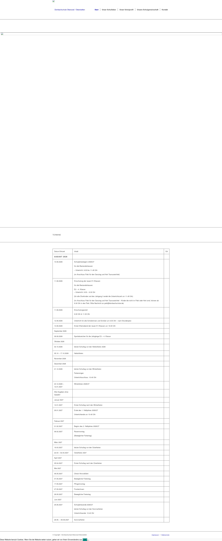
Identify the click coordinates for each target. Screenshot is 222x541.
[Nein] (88, 540)
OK (85, 540)
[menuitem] (96, 9)
